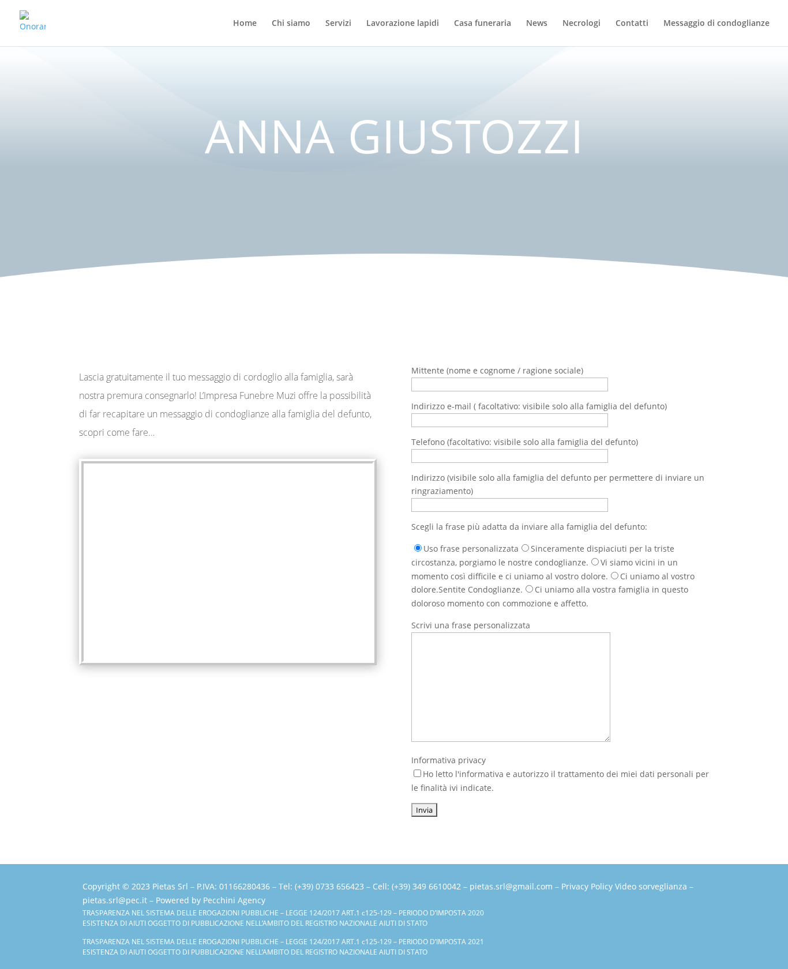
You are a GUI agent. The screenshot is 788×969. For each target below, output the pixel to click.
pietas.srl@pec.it (114, 900)
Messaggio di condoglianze (716, 23)
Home (245, 23)
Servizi (338, 23)
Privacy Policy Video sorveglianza (624, 886)
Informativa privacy (560, 774)
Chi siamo (291, 23)
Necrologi (581, 23)
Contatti (632, 23)
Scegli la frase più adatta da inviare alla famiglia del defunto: (529, 526)
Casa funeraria (482, 23)
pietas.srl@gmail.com (511, 886)
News (536, 23)
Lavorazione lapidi (402, 23)
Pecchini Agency (234, 900)
